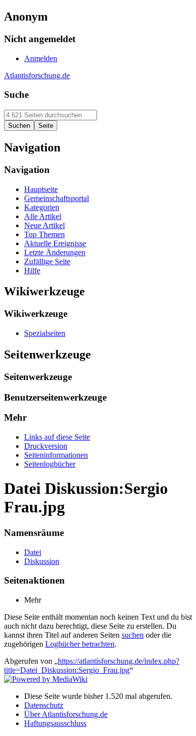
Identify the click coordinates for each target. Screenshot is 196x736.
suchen (133, 635)
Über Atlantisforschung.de (66, 714)
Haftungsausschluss (55, 723)
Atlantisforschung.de (37, 75)
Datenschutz (43, 705)
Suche (16, 94)
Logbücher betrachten (80, 644)
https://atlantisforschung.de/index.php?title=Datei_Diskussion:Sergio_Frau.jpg (91, 665)
